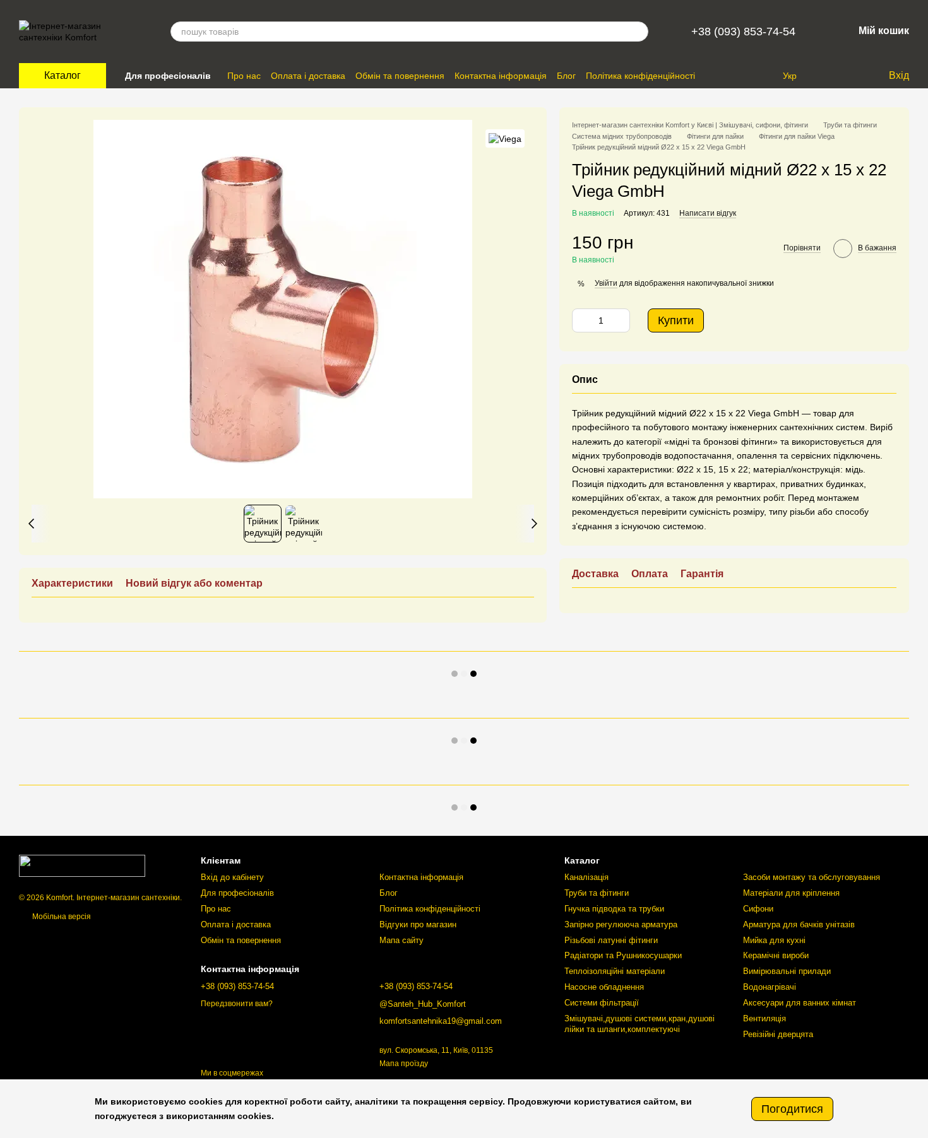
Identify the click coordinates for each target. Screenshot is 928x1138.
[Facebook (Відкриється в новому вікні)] (763, 76)
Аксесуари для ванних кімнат (799, 1002)
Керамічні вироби (776, 955)
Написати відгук (707, 213)
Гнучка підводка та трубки (614, 908)
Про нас (244, 76)
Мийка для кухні (774, 940)
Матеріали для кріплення (791, 893)
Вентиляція (764, 1018)
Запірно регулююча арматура (620, 924)
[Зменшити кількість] (581, 320)
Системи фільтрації (601, 1002)
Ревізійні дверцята (778, 1034)
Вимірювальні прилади (787, 971)
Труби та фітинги (596, 893)
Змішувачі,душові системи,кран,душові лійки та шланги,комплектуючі (639, 1024)
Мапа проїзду (403, 1063)
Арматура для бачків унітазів (799, 924)
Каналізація (586, 877)
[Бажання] (852, 75)
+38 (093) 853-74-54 (743, 31)
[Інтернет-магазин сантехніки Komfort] (82, 864)
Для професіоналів (168, 76)
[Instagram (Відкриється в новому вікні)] (747, 76)
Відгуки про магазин (417, 924)
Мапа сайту (401, 940)
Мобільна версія (60, 916)
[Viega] (505, 138)
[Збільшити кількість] (620, 320)
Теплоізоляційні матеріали (614, 971)
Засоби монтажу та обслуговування (811, 877)
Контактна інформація (501, 76)
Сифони (758, 908)
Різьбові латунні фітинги (611, 940)
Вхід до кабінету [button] (232, 877)
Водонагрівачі (769, 987)
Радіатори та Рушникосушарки (623, 955)
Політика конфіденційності (640, 76)
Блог (566, 76)
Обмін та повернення (399, 76)
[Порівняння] (827, 75)
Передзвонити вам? (237, 1003)
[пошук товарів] (638, 31)
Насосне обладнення (604, 987)
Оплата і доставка (308, 76)
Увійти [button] (606, 283)
